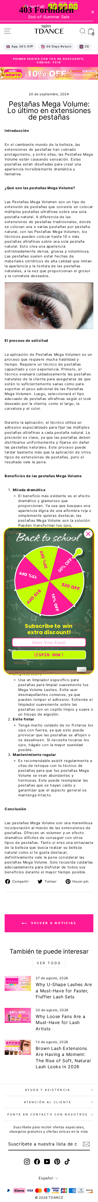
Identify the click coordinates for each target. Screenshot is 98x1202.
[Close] (88, 533)
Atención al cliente (47, 1102)
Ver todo (49, 963)
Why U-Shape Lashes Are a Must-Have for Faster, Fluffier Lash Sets (64, 990)
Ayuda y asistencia (47, 1089)
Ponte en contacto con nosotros (47, 1114)
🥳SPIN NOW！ (49, 654)
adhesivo (13, 427)
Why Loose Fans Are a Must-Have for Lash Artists (60, 1022)
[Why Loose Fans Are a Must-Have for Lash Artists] (18, 1015)
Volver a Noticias (52, 923)
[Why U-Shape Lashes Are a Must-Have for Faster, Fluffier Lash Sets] (18, 983)
